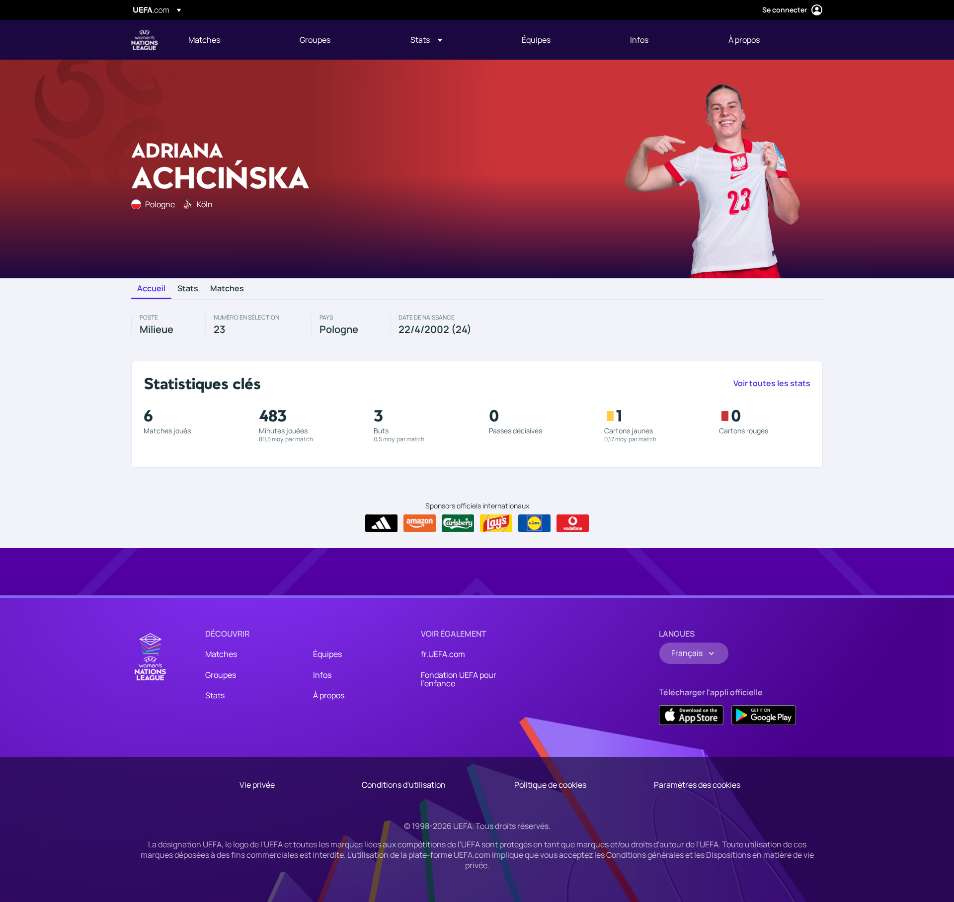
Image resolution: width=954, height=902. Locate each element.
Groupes (220, 674)
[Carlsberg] (458, 523)
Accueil (151, 288)
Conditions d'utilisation (404, 784)
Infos (322, 674)
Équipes (327, 654)
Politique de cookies (550, 784)
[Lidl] (534, 523)
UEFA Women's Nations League (144, 39)
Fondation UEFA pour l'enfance (458, 679)
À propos (328, 695)
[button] (426, 39)
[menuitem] (231, 39)
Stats (187, 288)
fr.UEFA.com (443, 654)
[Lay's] (496, 523)
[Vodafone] (572, 523)
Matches (227, 288)
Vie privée (257, 784)
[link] (204, 39)
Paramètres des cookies (697, 784)
